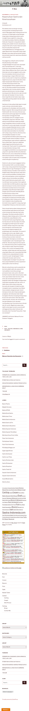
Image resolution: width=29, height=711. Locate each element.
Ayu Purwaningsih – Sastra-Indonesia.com (11, 559)
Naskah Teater (6, 592)
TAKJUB (4, 391)
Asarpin (17, 488)
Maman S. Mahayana (16, 500)
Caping (10, 492)
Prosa (14, 504)
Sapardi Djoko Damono (18, 509)
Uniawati (7, 330)
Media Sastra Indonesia (8, 419)
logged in (11, 339)
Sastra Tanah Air (6, 469)
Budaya (20, 490)
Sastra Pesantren (7, 466)
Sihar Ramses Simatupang (19, 515)
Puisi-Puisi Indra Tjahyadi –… (8, 557)
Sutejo (21, 517)
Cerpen (15, 492)
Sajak (11, 509)
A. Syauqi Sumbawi (11, 488)
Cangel (23, 489)
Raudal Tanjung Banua (6, 507)
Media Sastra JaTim (7, 422)
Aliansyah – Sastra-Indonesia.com (9, 538)
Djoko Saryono (6, 496)
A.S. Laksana (4, 488)
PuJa (16, 14)
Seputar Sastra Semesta (9, 475)
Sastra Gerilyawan (7, 454)
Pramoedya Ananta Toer (7, 504)
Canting (5, 492)
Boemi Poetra (6, 404)
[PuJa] (5, 608)
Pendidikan (20, 502)
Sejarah (12, 515)
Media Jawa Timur (7, 416)
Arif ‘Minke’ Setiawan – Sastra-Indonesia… (14, 553)
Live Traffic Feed (13, 532)
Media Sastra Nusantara (8, 425)
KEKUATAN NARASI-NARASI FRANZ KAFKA (14, 383)
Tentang (4, 606)
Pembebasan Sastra (7, 441)
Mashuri (6, 502)
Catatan (4, 595)
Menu (15, 9)
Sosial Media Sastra (7, 479)
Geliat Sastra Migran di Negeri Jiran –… (10, 550)
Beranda (4, 574)
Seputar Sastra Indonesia (9, 472)
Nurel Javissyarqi (13, 502)
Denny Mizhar (21, 492)
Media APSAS (6, 410)
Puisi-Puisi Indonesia (8, 444)
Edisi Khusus (14, 496)
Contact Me (7, 610)
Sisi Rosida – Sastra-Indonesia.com (12, 547)
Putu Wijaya (22, 504)
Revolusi (19, 507)
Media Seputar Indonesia (9, 429)
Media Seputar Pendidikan (9, 432)
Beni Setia (9, 489)
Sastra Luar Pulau (7, 457)
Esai (5, 326)
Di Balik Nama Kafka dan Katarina (11, 380)
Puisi (17, 504)
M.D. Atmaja (8, 500)
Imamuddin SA (20, 498)
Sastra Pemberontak (8, 460)
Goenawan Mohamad (12, 498)
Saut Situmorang (6, 515)
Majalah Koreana (6, 407)
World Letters (6, 482)
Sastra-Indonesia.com (11, 3)
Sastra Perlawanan (7, 463)
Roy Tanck (14, 522)
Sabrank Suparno (5, 509)
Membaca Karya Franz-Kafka (10, 435)
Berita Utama (14, 489)
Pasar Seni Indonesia (8, 438)
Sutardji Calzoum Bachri (15, 517)
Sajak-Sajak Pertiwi (7, 450)
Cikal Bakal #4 (6, 394)
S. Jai (23, 507)
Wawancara (11, 519)
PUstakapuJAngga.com (8, 447)
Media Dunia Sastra (7, 413)
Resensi (15, 507)
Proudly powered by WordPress (10, 699)
